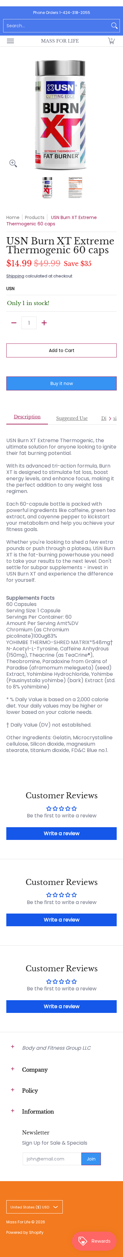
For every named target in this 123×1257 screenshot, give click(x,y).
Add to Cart (61, 350)
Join (91, 1159)
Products (34, 217)
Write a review (61, 833)
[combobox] (56, 25)
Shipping (15, 276)
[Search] (114, 25)
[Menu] (10, 41)
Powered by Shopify (25, 1232)
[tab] (27, 418)
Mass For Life (60, 41)
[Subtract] (13, 323)
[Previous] (11, 115)
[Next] (112, 115)
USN (10, 288)
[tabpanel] (61, 592)
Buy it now (61, 383)
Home (13, 217)
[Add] (44, 323)
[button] (111, 41)
